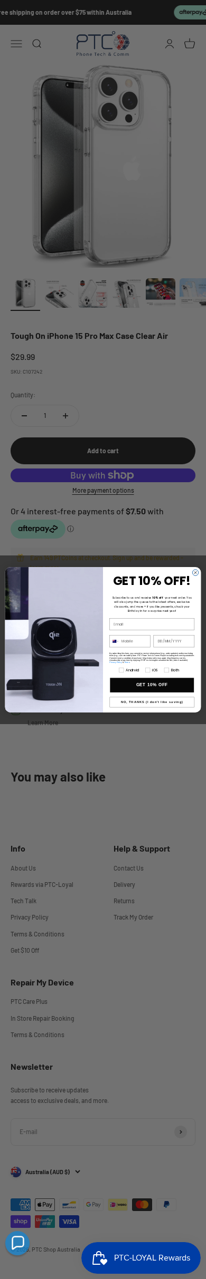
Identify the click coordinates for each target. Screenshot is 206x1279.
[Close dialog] (195, 572)
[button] (17, 1243)
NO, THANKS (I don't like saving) (152, 702)
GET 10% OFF (152, 684)
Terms (126, 662)
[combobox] (114, 641)
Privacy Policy (115, 662)
